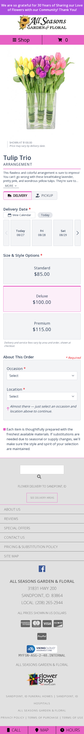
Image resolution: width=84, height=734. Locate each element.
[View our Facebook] (42, 570)
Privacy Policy (12, 717)
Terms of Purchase (43, 717)
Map (43, 730)
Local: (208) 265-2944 (42, 602)
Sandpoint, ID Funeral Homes (29, 696)
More (9, 186)
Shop (24, 39)
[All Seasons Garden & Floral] (42, 29)
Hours (72, 730)
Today (45, 215)
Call (15, 730)
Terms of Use (72, 717)
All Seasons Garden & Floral (42, 664)
